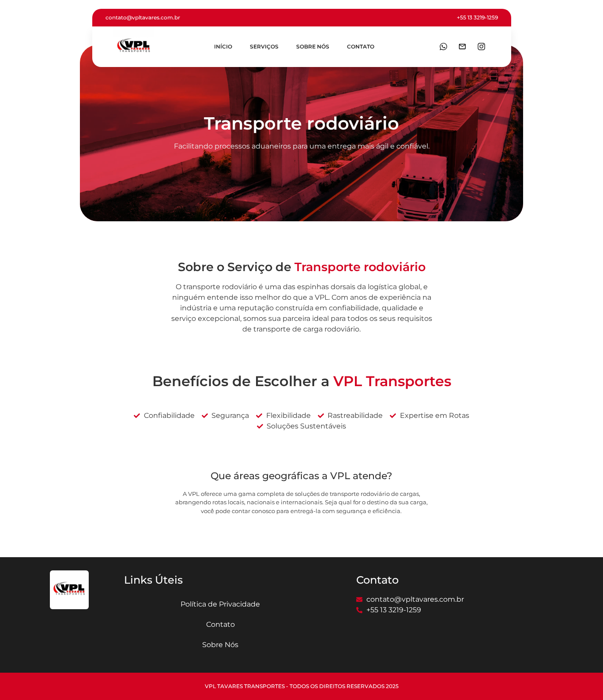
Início (223, 46)
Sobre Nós (312, 46)
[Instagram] (481, 46)
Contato (360, 46)
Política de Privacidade (220, 604)
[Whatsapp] (443, 46)
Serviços (264, 46)
